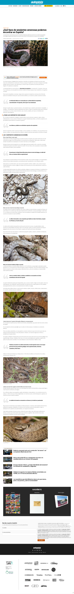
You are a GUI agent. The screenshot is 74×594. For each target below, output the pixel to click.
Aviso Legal (60, 525)
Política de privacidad (35, 552)
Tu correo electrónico (6, 532)
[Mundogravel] (44, 586)
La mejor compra (37, 5)
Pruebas (31, 5)
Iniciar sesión (63, 5)
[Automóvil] (28, 570)
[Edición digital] (61, 501)
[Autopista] (37, 2)
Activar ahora (42, 77)
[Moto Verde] (36, 570)
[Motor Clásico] (54, 563)
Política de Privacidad (66, 525)
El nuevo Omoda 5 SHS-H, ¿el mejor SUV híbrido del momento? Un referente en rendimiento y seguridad (30, 465)
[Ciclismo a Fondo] (27, 580)
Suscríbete (57, 6)
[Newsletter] (37, 503)
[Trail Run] (48, 575)
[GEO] (35, 586)
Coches (19, 5)
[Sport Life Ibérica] (9, 563)
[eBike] (62, 580)
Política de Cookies (41, 526)
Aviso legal (40, 552)
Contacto (29, 552)
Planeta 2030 (5, 28)
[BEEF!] (26, 586)
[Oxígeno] (46, 580)
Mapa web (44, 552)
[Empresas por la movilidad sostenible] (9, 572)
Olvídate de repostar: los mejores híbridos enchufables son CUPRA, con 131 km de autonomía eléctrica (29, 472)
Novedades (15, 5)
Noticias (10, 5)
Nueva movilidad (25, 5)
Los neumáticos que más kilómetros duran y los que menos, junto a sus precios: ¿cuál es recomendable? (29, 480)
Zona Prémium (49, 5)
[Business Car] (44, 563)
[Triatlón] (39, 575)
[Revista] (13, 503)
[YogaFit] (57, 575)
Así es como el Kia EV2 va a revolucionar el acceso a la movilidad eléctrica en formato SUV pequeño (28, 458)
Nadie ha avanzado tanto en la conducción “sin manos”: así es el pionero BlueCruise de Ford (29, 451)
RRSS (61, 6)
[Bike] (37, 580)
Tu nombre (4, 527)
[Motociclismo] (45, 570)
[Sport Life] (53, 569)
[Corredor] (29, 575)
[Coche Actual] (36, 563)
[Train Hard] (54, 580)
